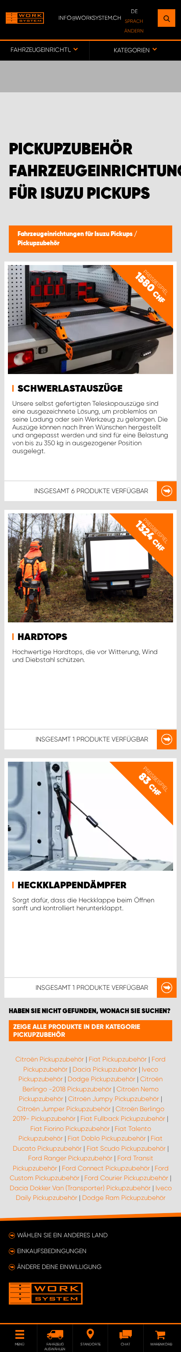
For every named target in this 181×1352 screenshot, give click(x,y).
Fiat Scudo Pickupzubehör (126, 1148)
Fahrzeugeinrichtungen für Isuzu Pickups (76, 234)
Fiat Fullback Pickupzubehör (122, 1119)
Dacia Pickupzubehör (104, 1069)
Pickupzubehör (38, 243)
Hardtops (42, 637)
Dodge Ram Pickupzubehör (124, 1198)
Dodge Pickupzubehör (101, 1079)
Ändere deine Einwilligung (59, 1266)
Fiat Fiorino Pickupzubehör (70, 1129)
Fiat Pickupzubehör (118, 1059)
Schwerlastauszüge (70, 389)
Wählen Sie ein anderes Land (62, 1235)
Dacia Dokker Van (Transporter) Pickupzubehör (80, 1188)
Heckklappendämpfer (72, 885)
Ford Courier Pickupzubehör (126, 1178)
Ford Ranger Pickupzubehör (70, 1158)
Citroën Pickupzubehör (49, 1059)
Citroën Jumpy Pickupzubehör (113, 1099)
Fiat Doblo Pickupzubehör (107, 1138)
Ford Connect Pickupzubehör (106, 1168)
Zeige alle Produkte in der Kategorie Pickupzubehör (76, 1031)
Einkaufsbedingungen (52, 1250)
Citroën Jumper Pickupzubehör (64, 1109)
